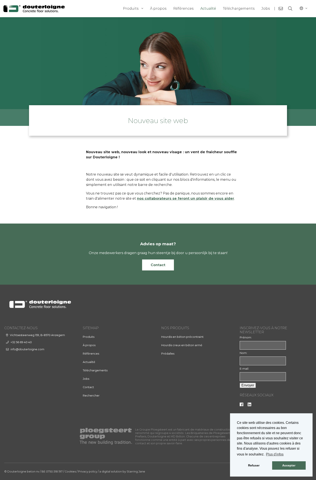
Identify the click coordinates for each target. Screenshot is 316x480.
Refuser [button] (253, 465)
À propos (158, 8)
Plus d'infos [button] (275, 454)
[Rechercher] (290, 9)
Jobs (265, 8)
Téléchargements (239, 8)
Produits (130, 8)
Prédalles (167, 353)
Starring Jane (136, 471)
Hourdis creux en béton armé (181, 345)
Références (183, 8)
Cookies (70, 471)
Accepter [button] (288, 465)
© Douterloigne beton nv (21, 471)
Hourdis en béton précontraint (182, 336)
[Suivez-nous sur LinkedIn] (249, 405)
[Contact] (280, 9)
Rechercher (91, 395)
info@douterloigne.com (27, 349)
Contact (158, 265)
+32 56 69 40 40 (21, 342)
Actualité (208, 8)
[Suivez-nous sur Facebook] (241, 405)
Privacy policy (87, 471)
